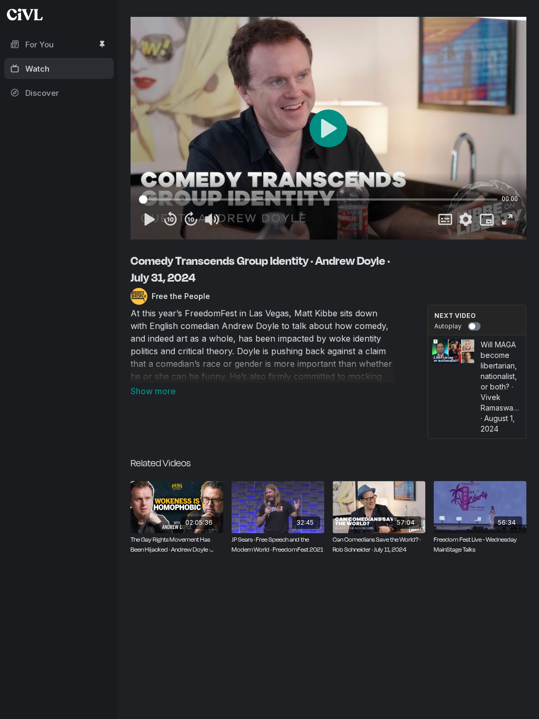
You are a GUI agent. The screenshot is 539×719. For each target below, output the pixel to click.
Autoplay (448, 326)
